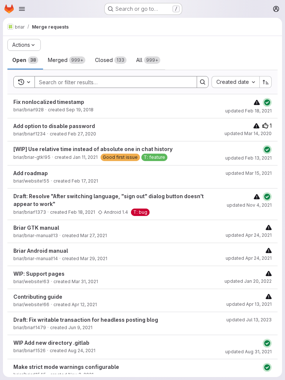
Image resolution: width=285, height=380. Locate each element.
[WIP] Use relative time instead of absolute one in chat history (93, 149)
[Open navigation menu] (22, 9)
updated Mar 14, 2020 (248, 133)
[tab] (25, 60)
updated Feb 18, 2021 (248, 111)
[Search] (203, 82)
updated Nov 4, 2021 (249, 205)
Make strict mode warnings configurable (66, 367)
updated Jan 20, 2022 (248, 281)
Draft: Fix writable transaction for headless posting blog (85, 320)
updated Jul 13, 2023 (249, 319)
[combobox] (235, 82)
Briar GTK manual (36, 228)
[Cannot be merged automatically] (257, 102)
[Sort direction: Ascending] (266, 82)
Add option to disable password (54, 126)
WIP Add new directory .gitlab (51, 343)
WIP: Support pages (39, 274)
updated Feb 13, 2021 (248, 158)
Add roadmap (30, 173)
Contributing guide (37, 297)
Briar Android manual (40, 251)
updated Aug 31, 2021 (248, 351)
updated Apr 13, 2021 (249, 304)
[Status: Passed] (267, 102)
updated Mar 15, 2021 (249, 173)
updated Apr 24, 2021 (249, 235)
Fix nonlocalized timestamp (48, 102)
